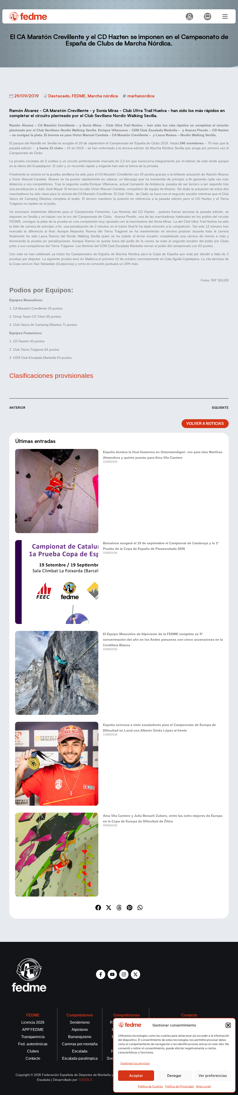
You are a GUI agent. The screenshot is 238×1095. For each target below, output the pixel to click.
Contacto (189, 1015)
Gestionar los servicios (135, 1063)
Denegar (174, 1075)
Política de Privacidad (179, 1086)
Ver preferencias (212, 1075)
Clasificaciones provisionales (51, 375)
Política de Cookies (150, 1086)
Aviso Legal (203, 1086)
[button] (228, 1025)
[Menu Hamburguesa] (225, 16)
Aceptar (136, 1075)
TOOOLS (85, 1080)
